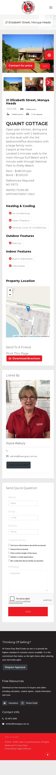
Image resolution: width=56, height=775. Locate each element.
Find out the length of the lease (24, 553)
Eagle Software (24, 749)
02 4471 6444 (11, 719)
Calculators (13, 703)
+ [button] (10, 290)
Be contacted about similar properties (27, 561)
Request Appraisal (15, 667)
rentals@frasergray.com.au (17, 724)
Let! (45, 66)
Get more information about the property (28, 545)
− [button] (10, 294)
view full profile (18, 464)
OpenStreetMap (34, 336)
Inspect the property (19, 549)
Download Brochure (26, 358)
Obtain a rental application (22, 557)
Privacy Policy (21, 745)
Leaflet (16, 336)
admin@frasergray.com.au (23, 456)
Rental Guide (31, 703)
